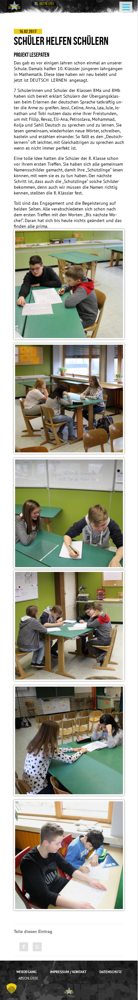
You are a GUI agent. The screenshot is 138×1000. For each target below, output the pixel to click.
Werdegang (26, 972)
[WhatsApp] (37, 946)
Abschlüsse (28, 978)
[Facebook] (23, 946)
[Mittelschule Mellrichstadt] (14, 6)
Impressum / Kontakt (68, 972)
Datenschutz (110, 972)
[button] (11, 988)
